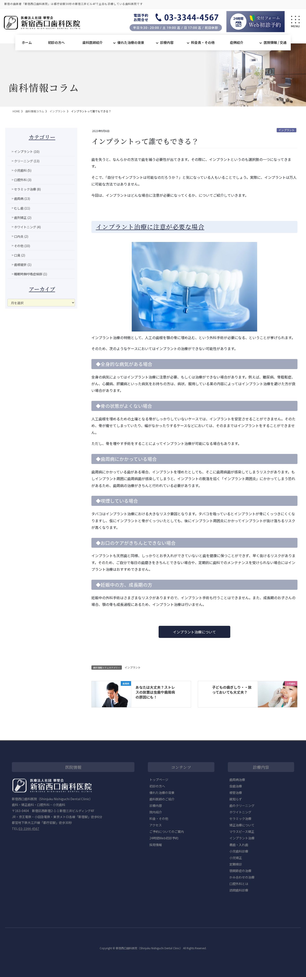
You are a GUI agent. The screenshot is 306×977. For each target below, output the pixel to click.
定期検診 (235, 864)
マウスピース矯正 (241, 831)
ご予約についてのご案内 (166, 831)
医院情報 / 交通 (275, 42)
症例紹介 (236, 42)
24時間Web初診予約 (163, 838)
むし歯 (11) (22, 208)
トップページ (158, 779)
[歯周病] (111, 693)
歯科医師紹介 (92, 42)
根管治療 (235, 792)
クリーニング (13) (26, 161)
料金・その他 (158, 818)
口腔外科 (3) (22, 179)
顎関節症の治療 (240, 870)
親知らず (235, 799)
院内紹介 (155, 812)
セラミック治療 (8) (27, 189)
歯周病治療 (237, 779)
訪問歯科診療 (238, 890)
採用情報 (155, 844)
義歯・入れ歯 (238, 844)
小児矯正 (235, 857)
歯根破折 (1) (22, 264)
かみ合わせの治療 (241, 877)
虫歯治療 (235, 786)
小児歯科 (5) (22, 170)
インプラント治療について (194, 632)
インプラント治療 (241, 838)
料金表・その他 (203, 42)
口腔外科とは (238, 883)
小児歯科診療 (238, 851)
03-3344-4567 (29, 828)
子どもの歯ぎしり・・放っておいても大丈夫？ (232, 689)
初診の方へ (56, 42)
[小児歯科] (277, 693)
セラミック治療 (240, 818)
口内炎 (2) (21, 236)
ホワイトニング (240, 812)
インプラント (286, 130)
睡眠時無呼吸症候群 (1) (30, 274)
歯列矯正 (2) (22, 217)
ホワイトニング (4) (27, 227)
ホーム (27, 42)
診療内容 (167, 42)
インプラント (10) (26, 151)
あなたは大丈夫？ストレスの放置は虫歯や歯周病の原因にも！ (155, 692)
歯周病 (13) (22, 198)
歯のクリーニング (241, 805)
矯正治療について (241, 825)
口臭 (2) (19, 255)
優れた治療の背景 (130, 42)
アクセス (155, 825)
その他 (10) (22, 246)
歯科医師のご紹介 (162, 799)
